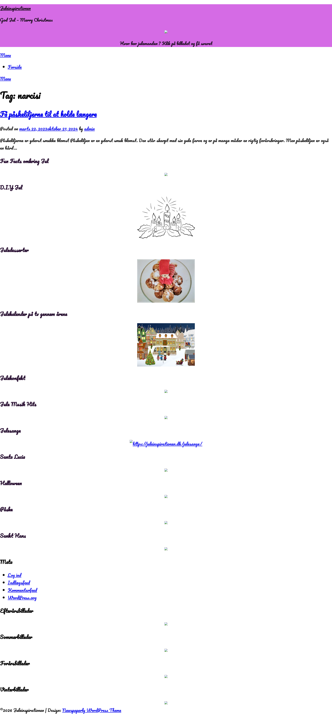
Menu (5, 55)
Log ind (14, 575)
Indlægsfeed (19, 582)
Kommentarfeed (22, 590)
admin (89, 128)
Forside (15, 66)
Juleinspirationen (15, 8)
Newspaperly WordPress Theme (91, 710)
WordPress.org (22, 597)
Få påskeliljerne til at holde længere (48, 114)
